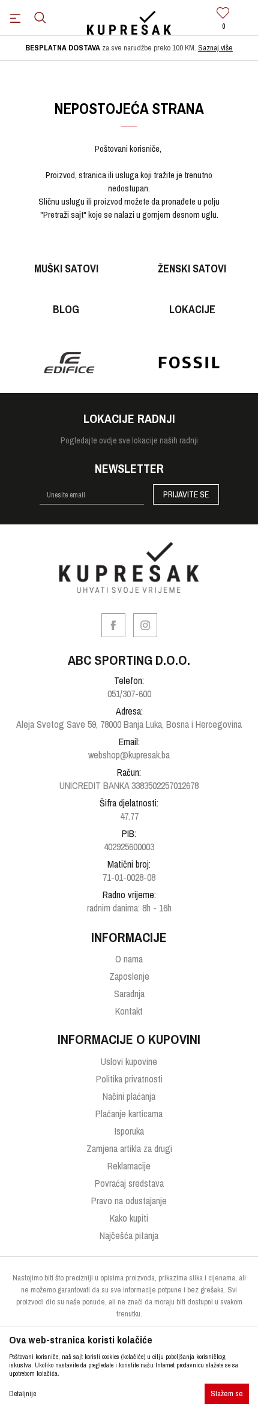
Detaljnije (22, 1394)
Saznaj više (215, 48)
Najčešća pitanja (129, 1235)
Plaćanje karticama (129, 1113)
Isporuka (129, 1131)
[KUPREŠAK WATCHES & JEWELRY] (129, 23)
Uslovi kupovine (129, 1061)
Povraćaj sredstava (129, 1183)
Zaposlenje (129, 976)
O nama (129, 958)
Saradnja (129, 993)
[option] (129, 48)
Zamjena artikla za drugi (129, 1148)
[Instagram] (145, 625)
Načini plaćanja (129, 1096)
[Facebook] (113, 625)
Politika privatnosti (129, 1078)
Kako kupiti (129, 1218)
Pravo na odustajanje (129, 1200)
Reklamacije (129, 1165)
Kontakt (129, 1011)
